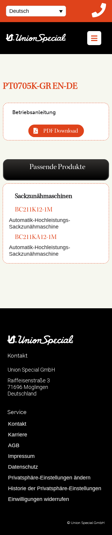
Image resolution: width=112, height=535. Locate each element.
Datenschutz (23, 467)
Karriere (17, 435)
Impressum (21, 456)
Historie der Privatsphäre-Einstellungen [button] (54, 488)
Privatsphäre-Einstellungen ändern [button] (49, 478)
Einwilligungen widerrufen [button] (38, 499)
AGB (13, 445)
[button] (36, 11)
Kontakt (17, 424)
